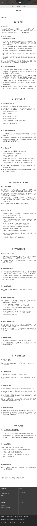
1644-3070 (7, 522)
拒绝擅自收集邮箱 (18, 516)
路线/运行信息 (22, 492)
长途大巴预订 (4, 488)
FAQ (20, 505)
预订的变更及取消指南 (5, 507)
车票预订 (2, 492)
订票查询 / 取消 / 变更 (5, 493)
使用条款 (2, 516)
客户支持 (21, 502)
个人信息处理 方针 (10, 516)
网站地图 (26, 516)
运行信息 (21, 488)
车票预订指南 (3, 505)
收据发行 (2, 495)
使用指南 (3, 502)
